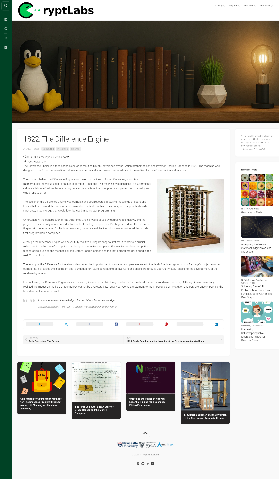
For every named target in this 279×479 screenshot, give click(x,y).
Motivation (260, 326)
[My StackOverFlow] (6, 38)
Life (242, 241)
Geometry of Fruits (251, 212)
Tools (253, 283)
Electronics (249, 280)
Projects (233, 5)
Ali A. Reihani (32, 148)
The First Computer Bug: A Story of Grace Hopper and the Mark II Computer (94, 410)
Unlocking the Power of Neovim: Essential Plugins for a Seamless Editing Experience (147, 402)
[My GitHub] (6, 29)
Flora (243, 209)
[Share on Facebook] (99, 324)
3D (242, 280)
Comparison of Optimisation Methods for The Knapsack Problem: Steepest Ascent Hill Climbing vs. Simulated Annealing (41, 403)
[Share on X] (48, 324)
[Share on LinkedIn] (199, 324)
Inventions (62, 148)
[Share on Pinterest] (149, 324)
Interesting (245, 326)
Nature (250, 209)
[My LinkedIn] (6, 19)
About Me (265, 5)
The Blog (217, 5)
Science (75, 148)
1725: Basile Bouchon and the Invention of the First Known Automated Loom (205, 417)
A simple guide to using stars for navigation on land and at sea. (256, 248)
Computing (48, 148)
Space (256, 241)
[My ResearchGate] (6, 47)
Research (248, 5)
